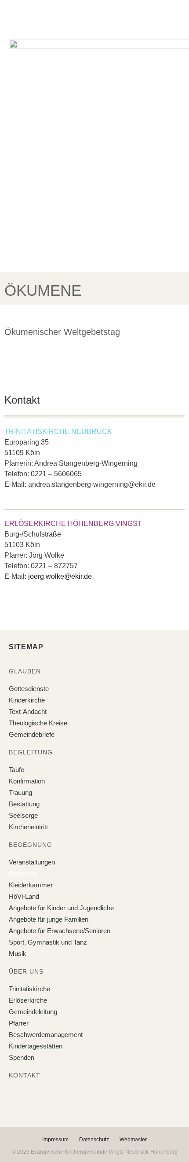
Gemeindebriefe (32, 734)
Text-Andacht (28, 711)
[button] (88, 17)
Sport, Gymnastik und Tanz (48, 942)
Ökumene (23, 873)
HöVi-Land (24, 896)
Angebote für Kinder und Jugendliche (61, 908)
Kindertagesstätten (35, 1046)
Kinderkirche (27, 700)
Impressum (55, 1139)
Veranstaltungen (32, 862)
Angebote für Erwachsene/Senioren (59, 930)
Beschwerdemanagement (46, 1034)
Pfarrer (19, 1023)
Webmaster (133, 1139)
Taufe (16, 769)
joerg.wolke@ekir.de (60, 576)
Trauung (20, 792)
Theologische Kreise (38, 723)
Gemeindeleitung (33, 1011)
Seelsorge (23, 815)
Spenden (21, 1057)
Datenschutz (94, 1139)
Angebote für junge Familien (48, 919)
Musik (17, 953)
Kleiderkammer (31, 885)
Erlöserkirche (28, 1000)
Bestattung (24, 804)
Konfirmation (27, 781)
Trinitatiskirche (29, 989)
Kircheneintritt (28, 827)
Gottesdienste (29, 688)
